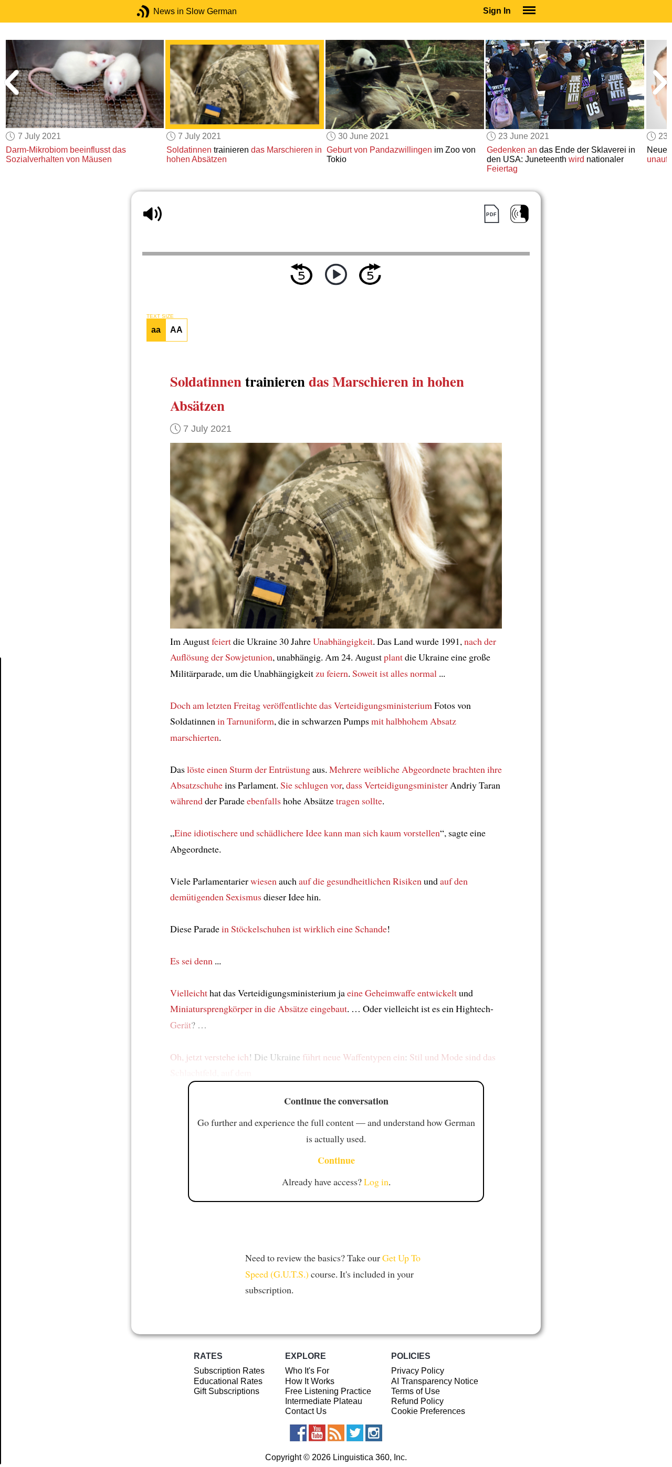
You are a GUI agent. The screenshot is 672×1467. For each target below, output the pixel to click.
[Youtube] (317, 1433)
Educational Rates (228, 1381)
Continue (336, 1160)
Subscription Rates (229, 1370)
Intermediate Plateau (323, 1401)
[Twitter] (354, 1433)
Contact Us (306, 1411)
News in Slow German (158, 11)
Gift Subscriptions (226, 1391)
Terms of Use (415, 1391)
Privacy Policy (417, 1370)
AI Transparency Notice (434, 1381)
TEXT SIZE (160, 316)
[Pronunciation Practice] (519, 214)
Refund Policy (417, 1401)
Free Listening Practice (328, 1391)
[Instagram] (373, 1433)
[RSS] (336, 1433)
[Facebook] (298, 1433)
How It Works (309, 1381)
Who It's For (307, 1370)
